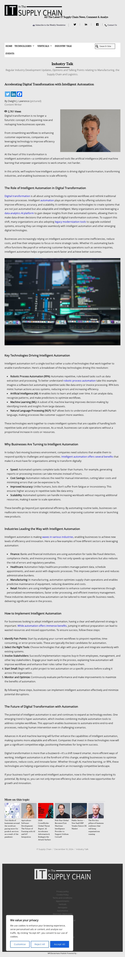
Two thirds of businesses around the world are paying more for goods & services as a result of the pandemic (12, 828)
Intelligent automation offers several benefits (87, 456)
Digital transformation (17, 196)
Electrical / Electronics (62, 913)
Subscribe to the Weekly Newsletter (51, 25)
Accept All (59, 944)
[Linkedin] (13, 94)
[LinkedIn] (86, 24)
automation (47, 200)
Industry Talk (63, 46)
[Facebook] (97, 24)
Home (9, 46)
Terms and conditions (62, 897)
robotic (67, 380)
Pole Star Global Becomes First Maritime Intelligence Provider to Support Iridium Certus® (62, 828)
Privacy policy (62, 891)
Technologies (22, 46)
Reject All (40, 944)
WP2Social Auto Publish (57, 953)
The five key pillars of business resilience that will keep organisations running (96, 827)
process (77, 380)
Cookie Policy (63, 894)
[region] (39, 933)
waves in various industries (57, 537)
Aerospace (62, 907)
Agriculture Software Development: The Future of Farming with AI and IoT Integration (28, 828)
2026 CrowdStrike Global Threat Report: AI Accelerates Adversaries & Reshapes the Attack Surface (44, 830)
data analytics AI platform (19, 213)
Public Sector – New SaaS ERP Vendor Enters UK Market (79, 824)
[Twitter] (75, 24)
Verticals (43, 46)
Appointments (62, 901)
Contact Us (112, 25)
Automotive (62, 910)
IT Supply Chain (44, 849)
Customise (20, 944)
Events (10, 53)
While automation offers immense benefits (42, 625)
